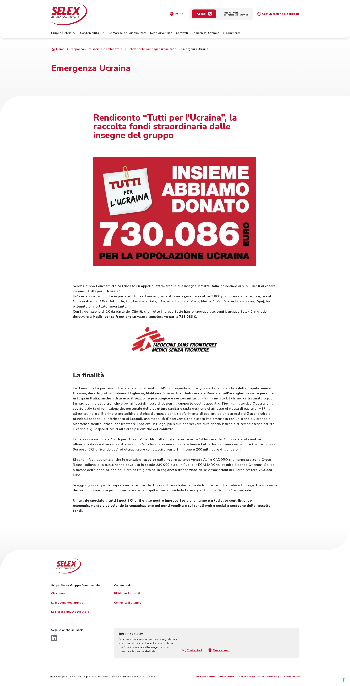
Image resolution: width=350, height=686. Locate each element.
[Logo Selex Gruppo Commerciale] (68, 566)
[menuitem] (64, 32)
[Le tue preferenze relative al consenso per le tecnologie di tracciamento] (343, 679)
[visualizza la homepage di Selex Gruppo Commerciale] (87, 14)
